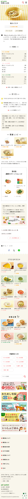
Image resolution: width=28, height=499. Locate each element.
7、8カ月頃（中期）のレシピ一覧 (10, 230)
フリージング (9, 30)
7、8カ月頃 (6, 361)
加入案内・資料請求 (5, 487)
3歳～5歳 (6, 370)
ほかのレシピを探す (6, 233)
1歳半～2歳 (20, 365)
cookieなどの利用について (6, 491)
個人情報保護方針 (5, 489)
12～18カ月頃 (7, 365)
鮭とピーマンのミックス (10, 35)
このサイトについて (6, 478)
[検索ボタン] (25, 376)
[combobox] (14, 376)
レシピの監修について (15, 110)
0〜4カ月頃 (6, 357)
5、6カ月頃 (20, 357)
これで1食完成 (18, 30)
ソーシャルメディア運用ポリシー (8, 493)
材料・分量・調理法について (15, 87)
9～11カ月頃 (20, 361)
